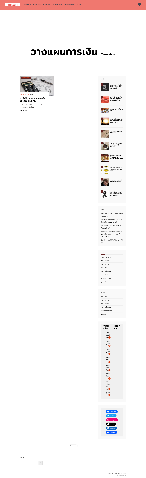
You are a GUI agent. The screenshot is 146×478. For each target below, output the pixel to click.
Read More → (23, 110)
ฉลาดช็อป (104, 275)
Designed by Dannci (121, 475)
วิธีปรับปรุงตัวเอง (69, 4)
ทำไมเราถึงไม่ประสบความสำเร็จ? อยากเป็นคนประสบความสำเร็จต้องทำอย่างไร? (112, 234)
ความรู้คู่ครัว (47, 4)
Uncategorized (25, 77)
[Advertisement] (73, 22)
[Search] (41, 463)
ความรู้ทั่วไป (27, 4)
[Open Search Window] (139, 4)
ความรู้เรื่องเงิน (57, 4)
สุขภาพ (79, 4)
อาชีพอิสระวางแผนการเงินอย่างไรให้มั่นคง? (32, 99)
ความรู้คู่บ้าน (37, 4)
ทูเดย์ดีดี (31, 94)
